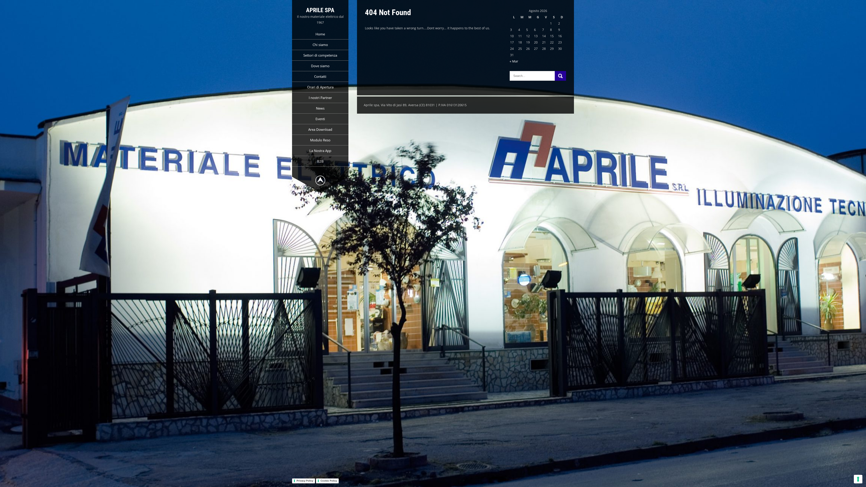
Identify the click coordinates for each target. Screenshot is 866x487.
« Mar (514, 61)
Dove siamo (320, 66)
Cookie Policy (328, 480)
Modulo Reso (320, 140)
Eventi (320, 119)
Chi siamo (320, 44)
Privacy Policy (305, 480)
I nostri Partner (320, 97)
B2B (320, 161)
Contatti (320, 76)
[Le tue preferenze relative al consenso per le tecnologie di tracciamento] (858, 479)
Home (320, 34)
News (320, 108)
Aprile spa (320, 10)
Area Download (320, 129)
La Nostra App (320, 150)
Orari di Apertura (320, 87)
